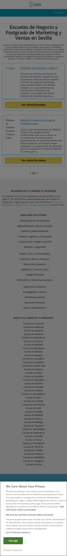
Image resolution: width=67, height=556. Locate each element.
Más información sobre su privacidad (35, 508)
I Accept (13, 540)
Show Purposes (13, 550)
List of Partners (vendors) (18, 532)
